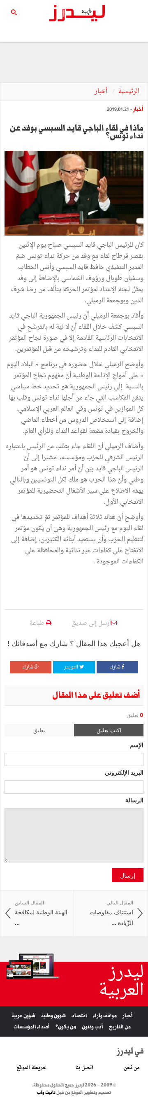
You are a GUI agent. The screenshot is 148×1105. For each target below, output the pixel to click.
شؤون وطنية (53, 1016)
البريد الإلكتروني (124, 772)
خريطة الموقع (31, 1067)
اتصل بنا (84, 1067)
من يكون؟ (66, 1027)
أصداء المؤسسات (32, 1027)
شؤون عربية (23, 1016)
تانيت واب (46, 1093)
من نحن (132, 1067)
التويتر (71, 667)
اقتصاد (79, 1016)
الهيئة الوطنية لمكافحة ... (41, 913)
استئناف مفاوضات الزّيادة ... (111, 913)
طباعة (38, 623)
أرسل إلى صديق (91, 623)
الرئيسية (128, 92)
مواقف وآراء (105, 1016)
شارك (116, 667)
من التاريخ (120, 1027)
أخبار (102, 92)
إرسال (127, 875)
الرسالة (134, 800)
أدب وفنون (92, 1027)
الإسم (136, 745)
